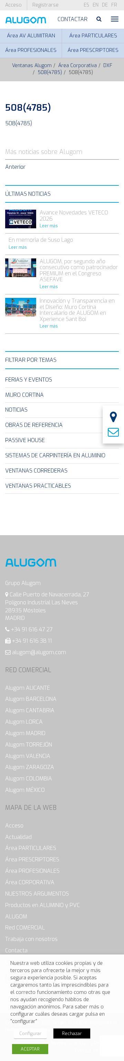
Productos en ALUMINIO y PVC (42, 905)
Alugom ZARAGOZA (29, 767)
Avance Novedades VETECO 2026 (74, 215)
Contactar (72, 19)
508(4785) (50, 72)
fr (114, 5)
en (96, 5)
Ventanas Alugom (32, 65)
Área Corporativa (77, 65)
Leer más (49, 226)
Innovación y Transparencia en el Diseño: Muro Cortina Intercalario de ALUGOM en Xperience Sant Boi (77, 310)
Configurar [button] (30, 1033)
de (105, 5)
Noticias (16, 409)
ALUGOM (16, 916)
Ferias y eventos (28, 379)
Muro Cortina (24, 395)
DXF (107, 65)
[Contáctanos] (113, 432)
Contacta (16, 950)
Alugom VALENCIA (27, 756)
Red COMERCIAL (25, 927)
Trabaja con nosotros (31, 939)
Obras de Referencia (34, 425)
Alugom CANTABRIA (29, 710)
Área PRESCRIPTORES (93, 50)
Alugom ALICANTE (27, 688)
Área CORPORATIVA (29, 882)
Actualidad (18, 837)
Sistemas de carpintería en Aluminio (55, 455)
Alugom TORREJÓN (28, 744)
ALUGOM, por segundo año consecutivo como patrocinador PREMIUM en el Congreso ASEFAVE (79, 270)
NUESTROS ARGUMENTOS (37, 893)
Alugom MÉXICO (25, 790)
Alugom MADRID (25, 733)
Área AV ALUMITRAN (31, 35)
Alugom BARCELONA (30, 699)
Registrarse (45, 5)
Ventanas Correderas (36, 470)
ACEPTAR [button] (30, 1049)
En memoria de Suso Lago (41, 240)
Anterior (15, 167)
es (86, 5)
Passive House (25, 440)
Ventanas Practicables (38, 486)
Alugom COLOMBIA (28, 778)
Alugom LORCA (24, 721)
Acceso (13, 5)
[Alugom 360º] (113, 418)
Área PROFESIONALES (30, 50)
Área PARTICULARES (93, 35)
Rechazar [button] (72, 1033)
